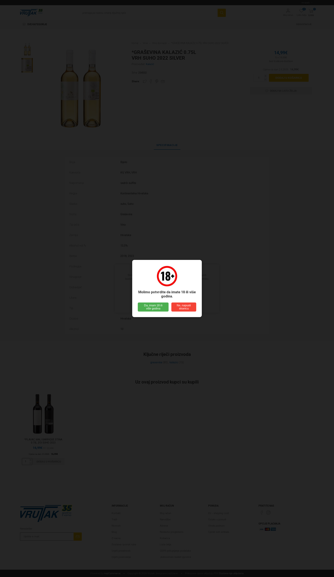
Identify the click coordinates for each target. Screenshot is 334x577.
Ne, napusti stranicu (184, 307)
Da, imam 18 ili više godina (153, 307)
